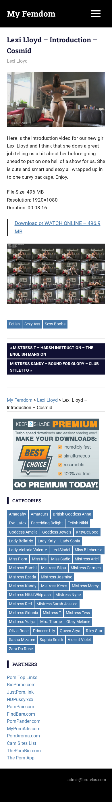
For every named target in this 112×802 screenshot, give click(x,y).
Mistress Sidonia (23, 612)
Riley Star (94, 630)
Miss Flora (18, 559)
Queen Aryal (70, 630)
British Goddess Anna (72, 514)
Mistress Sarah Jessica (57, 604)
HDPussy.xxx (20, 699)
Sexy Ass (32, 324)
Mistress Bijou (53, 568)
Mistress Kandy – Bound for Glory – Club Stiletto (54, 366)
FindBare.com (21, 714)
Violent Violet (79, 639)
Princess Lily (44, 630)
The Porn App (20, 758)
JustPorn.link (20, 692)
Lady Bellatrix (21, 541)
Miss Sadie (60, 559)
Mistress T (52, 612)
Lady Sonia (70, 541)
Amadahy (17, 514)
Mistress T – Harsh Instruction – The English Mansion (51, 350)
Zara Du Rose (21, 648)
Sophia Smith (51, 639)
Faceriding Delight (47, 523)
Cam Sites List (21, 743)
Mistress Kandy (22, 586)
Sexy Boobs (55, 324)
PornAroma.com (23, 736)
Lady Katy (47, 541)
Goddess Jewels (56, 532)
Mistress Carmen (86, 568)
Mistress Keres (54, 586)
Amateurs (39, 514)
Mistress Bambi (22, 568)
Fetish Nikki (77, 523)
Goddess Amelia (23, 532)
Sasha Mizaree (22, 639)
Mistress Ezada (22, 577)
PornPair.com (20, 706)
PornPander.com (23, 721)
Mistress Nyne (68, 594)
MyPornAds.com (23, 728)
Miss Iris (39, 559)
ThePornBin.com (24, 750)
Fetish (14, 324)
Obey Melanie (78, 621)
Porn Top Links (22, 677)
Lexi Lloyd (17, 61)
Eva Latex (17, 523)
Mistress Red (20, 604)
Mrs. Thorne (51, 621)
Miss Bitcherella (89, 550)
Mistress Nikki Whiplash (30, 594)
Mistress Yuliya (22, 621)
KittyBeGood (87, 532)
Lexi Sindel (60, 550)
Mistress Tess (78, 612)
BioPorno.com (21, 684)
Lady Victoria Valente (28, 550)
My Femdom (31, 13)
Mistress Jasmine (56, 577)
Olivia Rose (18, 630)
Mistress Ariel (87, 559)
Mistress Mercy (85, 586)
